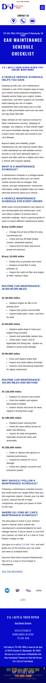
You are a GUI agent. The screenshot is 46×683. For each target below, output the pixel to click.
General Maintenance (23, 70)
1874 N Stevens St (23, 33)
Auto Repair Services (23, 623)
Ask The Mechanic (12, 571)
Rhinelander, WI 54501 (32, 34)
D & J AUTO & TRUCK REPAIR (15, 67)
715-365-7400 (9, 33)
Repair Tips (37, 67)
